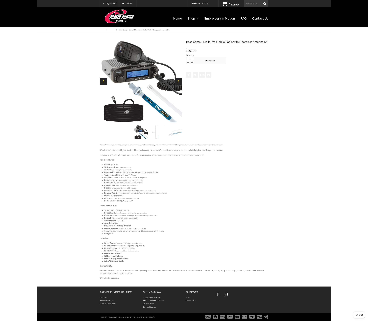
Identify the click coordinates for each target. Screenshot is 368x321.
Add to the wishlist (195, 67)
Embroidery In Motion (219, 18)
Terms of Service (149, 307)
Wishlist (129, 3)
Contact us (260, 18)
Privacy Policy (148, 304)
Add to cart (210, 60)
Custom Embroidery (108, 304)
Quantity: (190, 55)
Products (111, 30)
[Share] (188, 75)
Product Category (106, 300)
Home (177, 18)
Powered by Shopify (146, 317)
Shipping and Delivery (151, 297)
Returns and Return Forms (153, 300)
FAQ (244, 18)
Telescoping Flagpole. (128, 278)
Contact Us (190, 300)
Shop (192, 18)
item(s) (234, 4)
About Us (103, 297)
